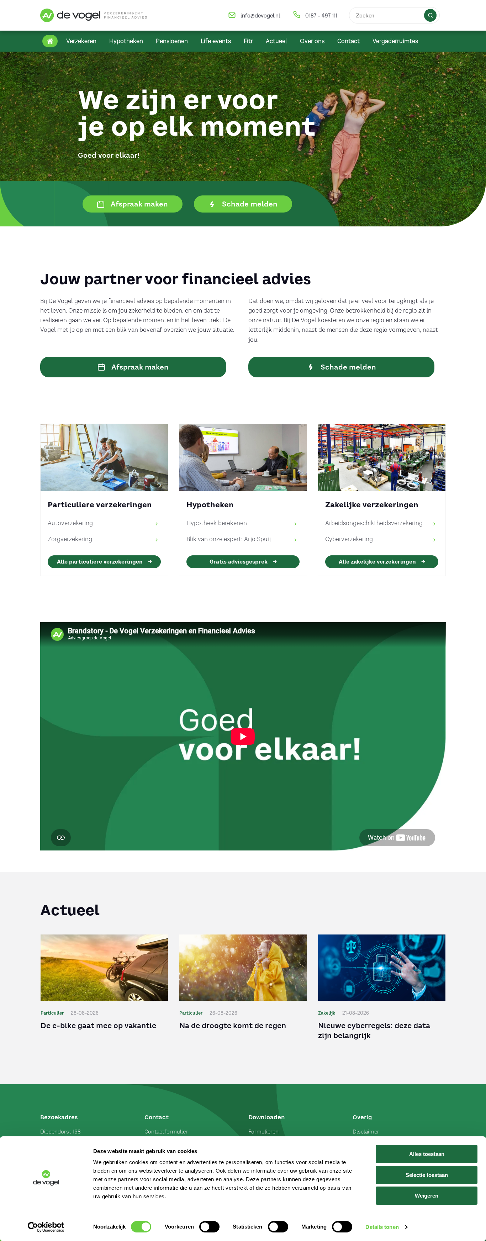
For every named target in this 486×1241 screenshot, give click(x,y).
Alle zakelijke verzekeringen (377, 561)
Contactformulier (166, 1131)
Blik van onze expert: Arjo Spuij (228, 539)
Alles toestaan (426, 1154)
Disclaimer (366, 1131)
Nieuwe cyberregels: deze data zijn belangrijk (374, 1030)
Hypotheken (210, 504)
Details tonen (381, 1227)
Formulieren (263, 1131)
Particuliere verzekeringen (100, 504)
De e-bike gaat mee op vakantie (98, 1025)
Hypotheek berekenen (216, 523)
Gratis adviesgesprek (239, 561)
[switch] (209, 1226)
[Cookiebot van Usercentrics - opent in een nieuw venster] (46, 1227)
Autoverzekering (70, 523)
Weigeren (426, 1196)
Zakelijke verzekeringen (371, 504)
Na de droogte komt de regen (232, 1025)
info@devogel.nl (260, 15)
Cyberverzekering (349, 539)
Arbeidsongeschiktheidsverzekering (374, 523)
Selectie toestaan (427, 1175)
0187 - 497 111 (321, 15)
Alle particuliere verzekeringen (100, 561)
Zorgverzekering (70, 539)
